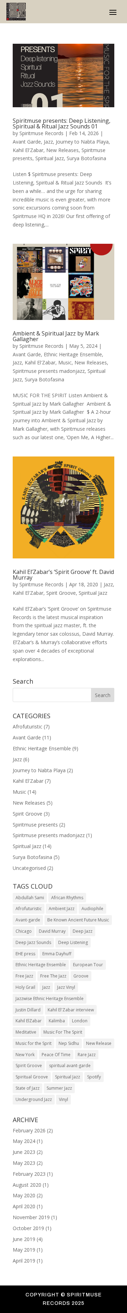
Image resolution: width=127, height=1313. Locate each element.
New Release (98, 1043)
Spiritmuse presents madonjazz (49, 371)
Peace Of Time (56, 1055)
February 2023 (29, 1173)
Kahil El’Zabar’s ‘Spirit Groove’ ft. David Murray (63, 574)
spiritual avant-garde (70, 1066)
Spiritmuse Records (41, 133)
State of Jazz (28, 1088)
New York (25, 1055)
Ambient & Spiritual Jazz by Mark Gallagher (56, 336)
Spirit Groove (61, 592)
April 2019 (24, 1260)
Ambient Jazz (61, 909)
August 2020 (27, 1184)
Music (65, 362)
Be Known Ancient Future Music (78, 920)
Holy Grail (25, 987)
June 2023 (24, 1152)
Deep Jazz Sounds (33, 942)
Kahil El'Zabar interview (71, 1010)
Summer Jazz (59, 1088)
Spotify (94, 1077)
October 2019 (28, 1228)
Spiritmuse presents (35, 824)
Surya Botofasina (86, 158)
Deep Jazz (82, 931)
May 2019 (24, 1249)
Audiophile (92, 909)
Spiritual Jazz (49, 158)
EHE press (25, 954)
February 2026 (29, 1130)
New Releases (62, 150)
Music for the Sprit (34, 1043)
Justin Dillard (28, 1010)
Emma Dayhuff (56, 954)
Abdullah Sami (30, 898)
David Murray (52, 931)
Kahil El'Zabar (28, 150)
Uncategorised (29, 868)
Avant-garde (28, 920)
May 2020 (24, 1195)
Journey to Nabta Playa (82, 141)
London (79, 1021)
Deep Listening (73, 942)
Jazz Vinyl (66, 987)
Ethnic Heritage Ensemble (73, 354)
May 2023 (24, 1163)
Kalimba (57, 1021)
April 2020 (24, 1206)
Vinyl (63, 1099)
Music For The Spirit (62, 1032)
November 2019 (31, 1217)
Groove (81, 976)
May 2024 (24, 1141)
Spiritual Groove (32, 1077)
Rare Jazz (87, 1055)
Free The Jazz (53, 976)
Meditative (26, 1032)
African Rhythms (67, 898)
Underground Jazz (34, 1099)
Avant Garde (27, 141)
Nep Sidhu (69, 1043)
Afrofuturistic (27, 726)
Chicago (24, 931)
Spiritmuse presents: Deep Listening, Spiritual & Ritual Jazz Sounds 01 (61, 123)
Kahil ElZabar (29, 1021)
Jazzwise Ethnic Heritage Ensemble (50, 999)
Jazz (48, 141)
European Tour (88, 965)
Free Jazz (24, 976)
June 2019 (24, 1239)
